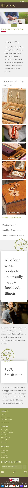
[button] (12, 25)
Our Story (3, 414)
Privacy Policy (4, 450)
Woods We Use (5, 422)
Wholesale (4, 455)
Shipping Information (7, 430)
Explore (3, 31)
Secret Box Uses (5, 417)
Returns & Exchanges (7, 432)
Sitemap (3, 452)
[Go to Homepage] (8, 5)
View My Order (5, 439)
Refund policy (4, 435)
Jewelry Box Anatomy (6, 419)
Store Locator (4, 457)
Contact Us (4, 442)
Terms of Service (5, 437)
